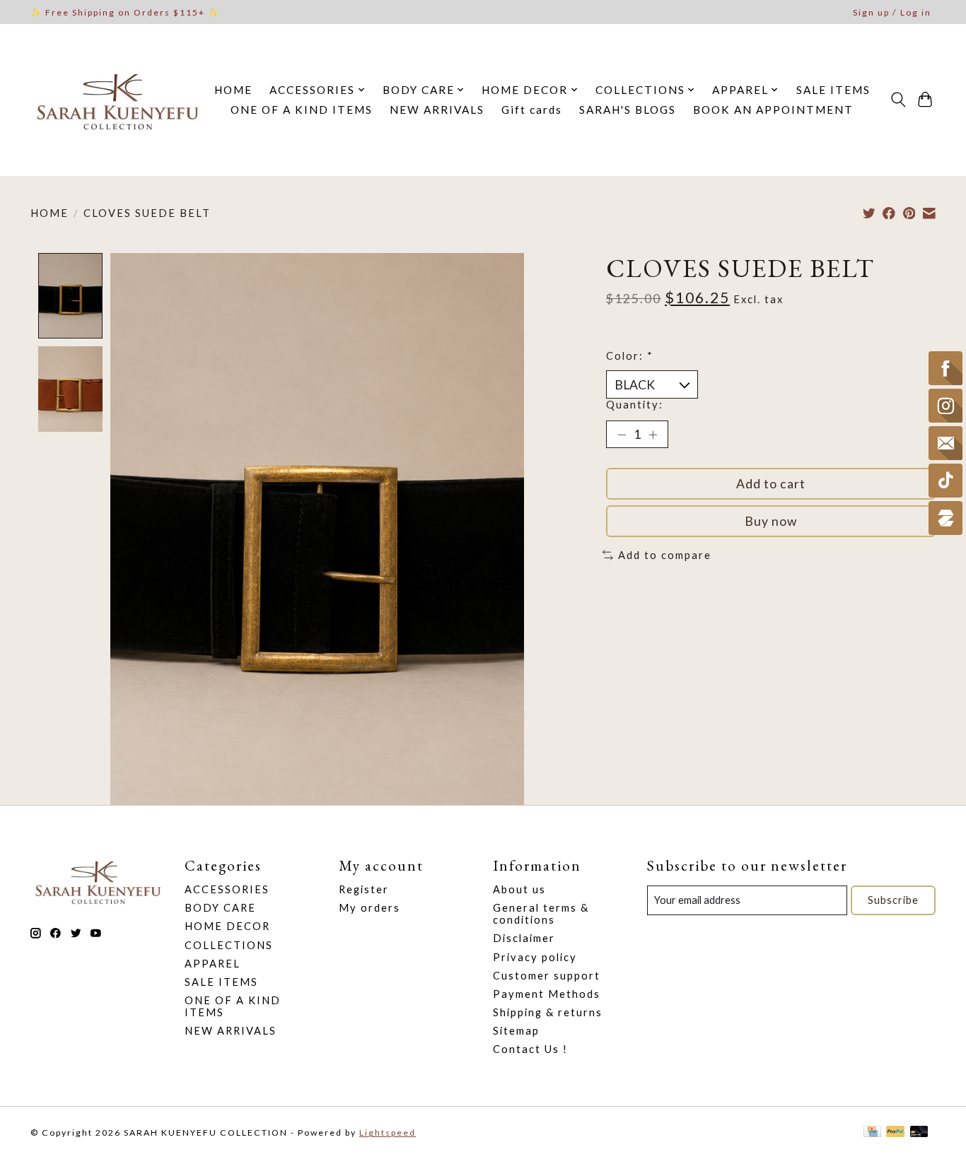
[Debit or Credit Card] (919, 1132)
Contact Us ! (530, 1049)
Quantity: (634, 405)
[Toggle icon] (898, 99)
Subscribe (893, 900)
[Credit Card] (872, 1132)
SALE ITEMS (833, 89)
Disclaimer (524, 938)
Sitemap (516, 1031)
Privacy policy (535, 957)
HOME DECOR (227, 926)
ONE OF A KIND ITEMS (302, 109)
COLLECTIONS (229, 945)
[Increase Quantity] (653, 434)
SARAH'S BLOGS (627, 109)
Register (364, 889)
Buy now (771, 521)
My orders (369, 908)
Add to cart (770, 483)
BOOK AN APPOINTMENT (773, 109)
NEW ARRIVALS (437, 109)
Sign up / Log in (892, 12)
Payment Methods (546, 994)
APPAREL (212, 964)
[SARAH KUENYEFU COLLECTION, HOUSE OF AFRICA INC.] (117, 99)
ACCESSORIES (227, 889)
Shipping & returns (548, 1012)
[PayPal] (895, 1132)
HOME (233, 89)
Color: (629, 356)
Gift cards (531, 109)
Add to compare (664, 555)
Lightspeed (387, 1132)
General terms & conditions (541, 914)
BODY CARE (220, 908)
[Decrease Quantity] (622, 434)
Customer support (546, 976)
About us (519, 889)
